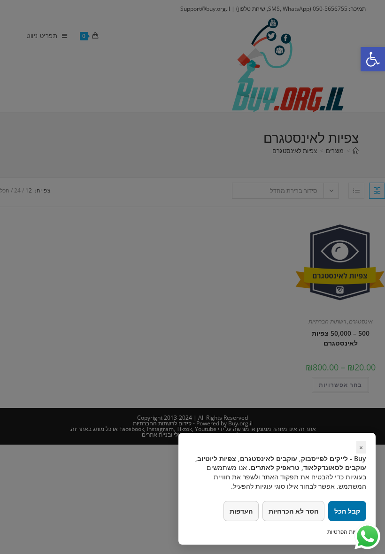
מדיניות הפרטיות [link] (346, 532)
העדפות (241, 511)
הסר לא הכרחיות (293, 511)
